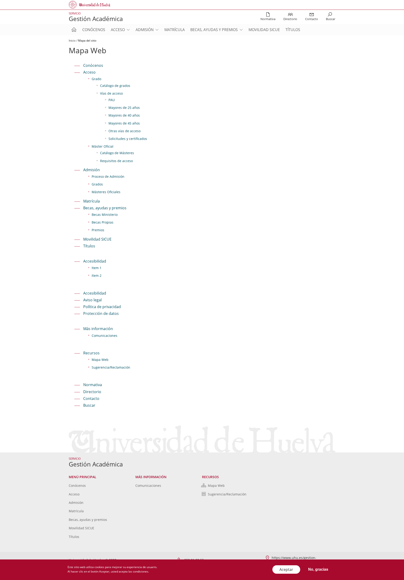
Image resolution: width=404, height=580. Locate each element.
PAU (111, 100)
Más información (98, 328)
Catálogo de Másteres (117, 153)
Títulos (292, 29)
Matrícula (174, 29)
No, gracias (318, 569)
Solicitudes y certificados (127, 138)
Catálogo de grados (115, 85)
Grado (96, 79)
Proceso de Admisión (108, 176)
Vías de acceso (111, 93)
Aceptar (286, 569)
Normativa (92, 384)
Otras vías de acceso (124, 131)
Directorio (92, 391)
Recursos (91, 353)
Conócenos (93, 29)
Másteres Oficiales (106, 192)
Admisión (145, 29)
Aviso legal (92, 299)
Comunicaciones (104, 335)
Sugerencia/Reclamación (111, 367)
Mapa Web (100, 359)
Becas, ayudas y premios (214, 29)
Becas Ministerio (105, 214)
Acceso (118, 29)
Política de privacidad (102, 306)
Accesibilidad (94, 293)
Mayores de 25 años (124, 107)
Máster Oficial (102, 146)
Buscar (89, 405)
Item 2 (96, 275)
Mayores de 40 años (124, 115)
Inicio (72, 41)
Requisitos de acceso (116, 161)
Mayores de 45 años (124, 123)
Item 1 (96, 268)
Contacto (91, 398)
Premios (98, 230)
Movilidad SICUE (264, 29)
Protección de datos (101, 313)
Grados (97, 184)
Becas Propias (102, 222)
